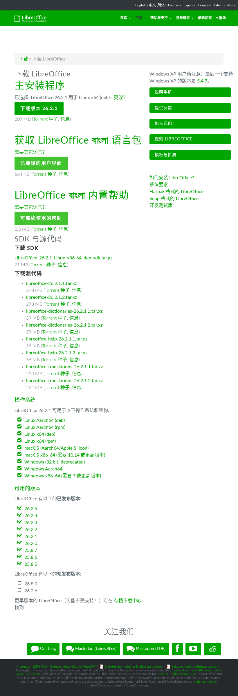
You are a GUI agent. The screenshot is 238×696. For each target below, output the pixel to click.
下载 (138, 18)
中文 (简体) (157, 5)
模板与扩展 (164, 155)
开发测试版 (161, 205)
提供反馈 (162, 108)
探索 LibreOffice (173, 139)
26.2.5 (30, 508)
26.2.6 (30, 591)
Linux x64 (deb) (39, 434)
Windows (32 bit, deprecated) (54, 462)
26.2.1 (30, 536)
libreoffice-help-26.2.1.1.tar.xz (56, 339)
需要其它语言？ (31, 152)
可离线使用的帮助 (41, 218)
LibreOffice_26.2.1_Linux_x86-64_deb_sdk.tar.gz (63, 258)
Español (189, 5)
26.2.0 (30, 543)
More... (232, 5)
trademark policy (205, 681)
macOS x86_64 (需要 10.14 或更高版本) (64, 455)
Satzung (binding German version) (195, 666)
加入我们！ (164, 124)
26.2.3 (30, 522)
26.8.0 (30, 584)
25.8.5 (30, 564)
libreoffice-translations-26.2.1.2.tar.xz (64, 380)
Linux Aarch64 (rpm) (44, 427)
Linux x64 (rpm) (40, 441)
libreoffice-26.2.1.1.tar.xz (51, 283)
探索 (123, 18)
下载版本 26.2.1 (39, 108)
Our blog (47, 649)
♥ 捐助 (221, 18)
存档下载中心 (128, 600)
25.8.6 (30, 557)
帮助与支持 (159, 18)
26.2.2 (30, 529)
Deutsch (174, 5)
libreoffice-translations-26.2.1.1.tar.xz (64, 367)
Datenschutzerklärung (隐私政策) (73, 666)
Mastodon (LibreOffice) (95, 649)
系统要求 (158, 184)
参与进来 (183, 18)
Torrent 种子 (45, 119)
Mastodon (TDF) (150, 649)
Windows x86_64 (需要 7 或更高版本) (62, 476)
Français (204, 5)
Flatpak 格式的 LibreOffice (176, 191)
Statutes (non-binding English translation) (134, 666)
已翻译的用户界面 (41, 163)
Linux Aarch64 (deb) (44, 420)
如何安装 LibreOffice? (171, 177)
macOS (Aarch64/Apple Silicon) (56, 448)
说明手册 (162, 92)
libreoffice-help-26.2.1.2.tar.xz (56, 353)
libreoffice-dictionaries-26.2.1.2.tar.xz (64, 325)
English (140, 5)
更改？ (121, 97)
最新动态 (205, 18)
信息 (65, 119)
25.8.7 (30, 550)
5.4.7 (202, 81)
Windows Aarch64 (43, 469)
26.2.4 (30, 515)
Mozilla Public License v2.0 (177, 674)
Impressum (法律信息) (32, 666)
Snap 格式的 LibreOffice (174, 198)
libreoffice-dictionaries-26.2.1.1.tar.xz (64, 311)
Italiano (219, 5)
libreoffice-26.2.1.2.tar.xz (51, 297)
